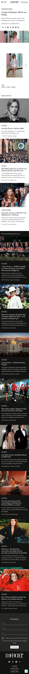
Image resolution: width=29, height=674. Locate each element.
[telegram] (18, 27)
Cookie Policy (14, 671)
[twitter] (13, 27)
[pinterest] (8, 27)
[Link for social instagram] (16, 662)
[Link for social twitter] (9, 662)
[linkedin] (10, 27)
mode (3, 87)
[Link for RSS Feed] (20, 662)
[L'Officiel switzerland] (14, 2)
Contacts (14, 666)
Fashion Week (6, 9)
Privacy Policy (14, 668)
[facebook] (5, 27)
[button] (26, 65)
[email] (2, 27)
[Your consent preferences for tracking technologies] (26, 671)
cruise (8, 87)
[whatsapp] (15, 27)
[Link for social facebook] (13, 662)
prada (13, 87)
